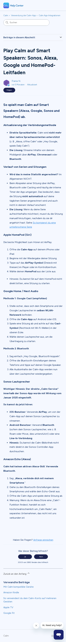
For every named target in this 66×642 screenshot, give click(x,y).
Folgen (9, 90)
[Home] (13, 5)
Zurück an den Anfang (15, 574)
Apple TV (8, 607)
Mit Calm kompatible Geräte (18, 586)
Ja (25, 557)
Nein (41, 557)
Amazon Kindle (11, 592)
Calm (5, 15)
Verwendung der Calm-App (23, 15)
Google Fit (9, 613)
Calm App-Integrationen (49, 15)
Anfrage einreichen (43, 540)
